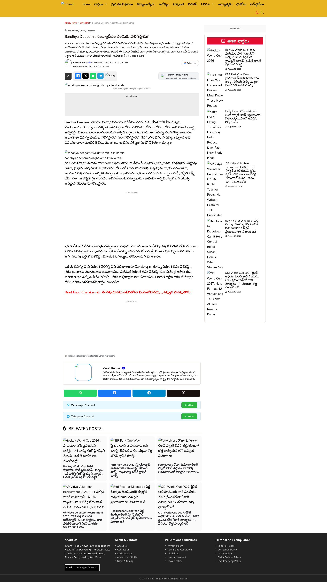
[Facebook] (78, 76)
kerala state (93, 356)
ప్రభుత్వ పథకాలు (122, 4)
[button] (262, 12)
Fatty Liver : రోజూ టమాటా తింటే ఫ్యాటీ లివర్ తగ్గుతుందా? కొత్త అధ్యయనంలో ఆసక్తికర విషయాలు (178, 468)
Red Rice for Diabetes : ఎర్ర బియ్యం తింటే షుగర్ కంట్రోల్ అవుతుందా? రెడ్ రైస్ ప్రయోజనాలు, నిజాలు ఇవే (131, 516)
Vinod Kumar (82, 62)
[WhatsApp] (93, 76)
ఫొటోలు (241, 4)
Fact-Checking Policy (229, 561)
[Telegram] (100, 76)
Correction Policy (227, 549)
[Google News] (110, 76)
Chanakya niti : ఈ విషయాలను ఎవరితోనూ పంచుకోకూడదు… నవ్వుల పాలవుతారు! (136, 292)
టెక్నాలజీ (178, 4)
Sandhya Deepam (107, 356)
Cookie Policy (174, 561)
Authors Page (125, 553)
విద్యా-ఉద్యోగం (146, 4)
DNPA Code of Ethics (229, 557)
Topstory (91, 30)
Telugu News (71, 22)
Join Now (189, 405)
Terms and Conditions (179, 549)
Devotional (85, 22)
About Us (122, 545)
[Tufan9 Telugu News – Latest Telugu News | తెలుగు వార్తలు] (69, 4)
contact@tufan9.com (86, 567)
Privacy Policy (175, 545)
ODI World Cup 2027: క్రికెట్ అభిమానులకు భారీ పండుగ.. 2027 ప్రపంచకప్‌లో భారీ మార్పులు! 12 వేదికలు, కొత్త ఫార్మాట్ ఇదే (178, 518)
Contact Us (123, 549)
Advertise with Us (127, 557)
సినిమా (205, 4)
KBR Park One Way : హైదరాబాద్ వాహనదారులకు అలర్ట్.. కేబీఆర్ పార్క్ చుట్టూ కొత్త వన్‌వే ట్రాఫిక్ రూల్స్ (130, 470)
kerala (70, 356)
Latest (82, 30)
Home (86, 4)
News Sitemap (125, 561)
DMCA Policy (225, 553)
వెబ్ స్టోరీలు (257, 4)
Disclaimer (173, 553)
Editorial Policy (226, 545)
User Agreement (176, 557)
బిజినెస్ (192, 4)
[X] (85, 76)
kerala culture (80, 356)
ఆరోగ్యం (164, 4)
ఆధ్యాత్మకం (225, 4)
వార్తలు (98, 4)
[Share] (68, 76)
